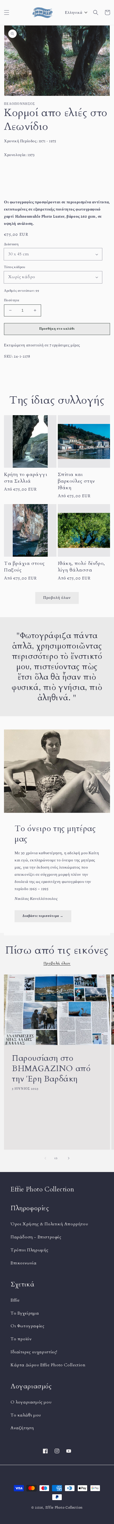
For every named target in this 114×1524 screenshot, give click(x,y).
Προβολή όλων (57, 597)
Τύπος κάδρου (14, 267)
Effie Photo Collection (64, 1507)
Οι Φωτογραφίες (27, 1326)
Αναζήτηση (22, 1428)
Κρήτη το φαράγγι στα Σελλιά (25, 477)
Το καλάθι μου (26, 1415)
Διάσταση (11, 244)
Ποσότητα (11, 300)
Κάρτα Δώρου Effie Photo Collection (48, 1365)
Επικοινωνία (24, 1263)
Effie (15, 1300)
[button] (6, 12)
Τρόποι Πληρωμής (30, 1250)
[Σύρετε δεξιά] (68, 1158)
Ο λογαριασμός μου (31, 1402)
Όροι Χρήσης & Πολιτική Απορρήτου (49, 1224)
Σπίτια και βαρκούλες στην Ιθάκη (76, 481)
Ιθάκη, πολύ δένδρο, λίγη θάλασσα (81, 566)
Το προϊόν (21, 1339)
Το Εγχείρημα (25, 1313)
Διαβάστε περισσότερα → (43, 916)
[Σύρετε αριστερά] (45, 1158)
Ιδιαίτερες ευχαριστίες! (34, 1352)
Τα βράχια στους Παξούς (24, 566)
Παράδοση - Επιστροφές (36, 1237)
